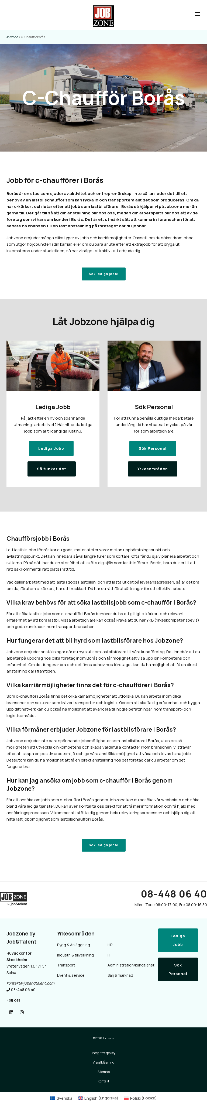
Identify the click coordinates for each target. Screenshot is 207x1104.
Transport (66, 965)
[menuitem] (61, 1098)
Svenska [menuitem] (65, 1098)
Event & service (71, 975)
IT (109, 955)
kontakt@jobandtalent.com (30, 983)
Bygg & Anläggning (73, 944)
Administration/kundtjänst (129, 965)
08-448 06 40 (174, 893)
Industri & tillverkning (75, 955)
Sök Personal (177, 969)
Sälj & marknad (120, 975)
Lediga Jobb (178, 940)
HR (110, 944)
